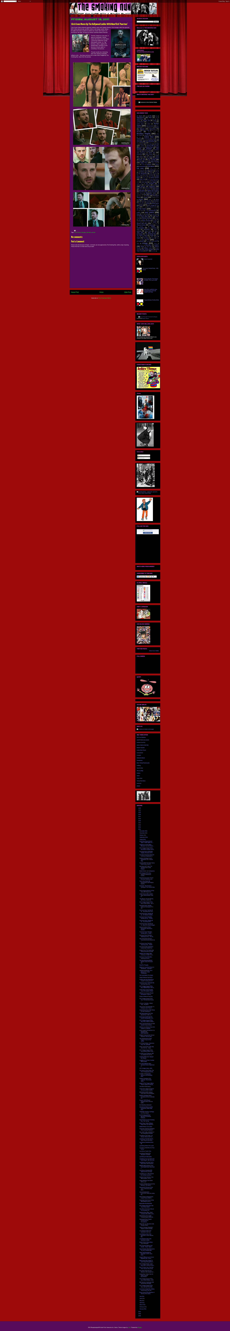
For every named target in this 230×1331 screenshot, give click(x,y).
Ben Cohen (144, 127)
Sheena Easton (141, 225)
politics (139, 212)
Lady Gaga (144, 182)
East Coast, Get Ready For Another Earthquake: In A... (146, 1017)
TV (148, 240)
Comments (141, 458)
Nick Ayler (141, 202)
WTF (147, 251)
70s (146, 116)
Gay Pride (139, 161)
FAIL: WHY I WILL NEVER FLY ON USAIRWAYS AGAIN (146, 1133)
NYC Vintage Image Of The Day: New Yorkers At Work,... (147, 1021)
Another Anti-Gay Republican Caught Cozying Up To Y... (146, 980)
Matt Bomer (156, 189)
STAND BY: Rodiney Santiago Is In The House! (146, 1112)
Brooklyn (139, 131)
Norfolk (147, 203)
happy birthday (154, 161)
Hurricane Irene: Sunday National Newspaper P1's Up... (146, 907)
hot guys (83, 232)
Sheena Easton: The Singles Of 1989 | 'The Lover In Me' (151, 279)
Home (101, 292)
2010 (139, 1311)
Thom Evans (145, 236)
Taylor (155, 231)
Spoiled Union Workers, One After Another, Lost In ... (146, 1178)
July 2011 (142, 1296)
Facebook (151, 155)
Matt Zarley (142, 190)
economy (139, 154)
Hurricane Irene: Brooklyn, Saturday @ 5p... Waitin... (146, 944)
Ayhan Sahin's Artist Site (143, 745)
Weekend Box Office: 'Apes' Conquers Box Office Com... (146, 1213)
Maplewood (147, 187)
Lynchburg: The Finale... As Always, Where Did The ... (146, 1136)
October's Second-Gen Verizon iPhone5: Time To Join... (146, 1036)
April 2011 (142, 1302)
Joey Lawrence (153, 173)
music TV (151, 199)
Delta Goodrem (148, 149)
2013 (139, 825)
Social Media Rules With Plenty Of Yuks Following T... (147, 1010)
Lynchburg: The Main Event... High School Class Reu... (146, 1139)
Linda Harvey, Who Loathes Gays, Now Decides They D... (146, 895)
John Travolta (140, 175)
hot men (89, 232)
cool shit (156, 144)
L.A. (138, 182)
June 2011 (142, 1298)
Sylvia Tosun (148, 231)
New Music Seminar (146, 200)
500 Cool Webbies (141, 737)
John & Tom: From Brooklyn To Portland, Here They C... (146, 1007)
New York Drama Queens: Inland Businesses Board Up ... (147, 940)
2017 (139, 816)
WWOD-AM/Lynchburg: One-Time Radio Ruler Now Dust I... (146, 1167)
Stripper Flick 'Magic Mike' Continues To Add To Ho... (146, 954)
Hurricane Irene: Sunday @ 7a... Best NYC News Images (147, 924)
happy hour (143, 162)
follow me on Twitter (154, 650)
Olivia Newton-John (151, 207)
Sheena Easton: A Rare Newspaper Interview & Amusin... (145, 928)
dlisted (138, 786)
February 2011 (143, 1307)
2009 (139, 1313)
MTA (152, 197)
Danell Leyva (142, 147)
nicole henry (149, 202)
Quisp (138, 214)
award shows (140, 124)
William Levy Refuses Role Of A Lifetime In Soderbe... (147, 1027)
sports (138, 229)
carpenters (146, 135)
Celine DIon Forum (141, 750)
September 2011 (144, 837)
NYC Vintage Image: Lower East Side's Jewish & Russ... (146, 1264)
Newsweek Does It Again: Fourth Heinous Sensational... (145, 1220)
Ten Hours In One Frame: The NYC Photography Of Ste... (146, 1071)
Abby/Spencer (141, 117)
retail (138, 216)
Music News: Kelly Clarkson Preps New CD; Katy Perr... (146, 1124)
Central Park (147, 138)
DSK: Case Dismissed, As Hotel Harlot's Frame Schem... (147, 1024)
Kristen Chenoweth (145, 180)
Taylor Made (140, 232)
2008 (139, 1315)
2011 (139, 829)
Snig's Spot (139, 778)
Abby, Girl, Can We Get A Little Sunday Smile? (146, 1224)
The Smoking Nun (150, 233)
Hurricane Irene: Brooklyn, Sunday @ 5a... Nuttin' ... (146, 932)
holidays (149, 164)
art (155, 122)
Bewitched (151, 127)
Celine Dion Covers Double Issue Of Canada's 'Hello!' (146, 990)
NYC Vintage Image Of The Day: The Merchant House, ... (146, 1000)
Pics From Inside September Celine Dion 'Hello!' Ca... (146, 947)
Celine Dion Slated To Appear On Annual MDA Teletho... (146, 1089)
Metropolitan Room (151, 193)
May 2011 (142, 1300)
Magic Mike (139, 188)
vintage (145, 243)
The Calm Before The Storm (146, 975)
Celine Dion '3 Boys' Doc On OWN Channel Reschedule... (146, 1275)
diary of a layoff (145, 151)
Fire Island (149, 157)
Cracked (139, 755)
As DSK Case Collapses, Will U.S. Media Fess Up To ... (146, 1054)
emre (146, 155)
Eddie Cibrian (148, 154)
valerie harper (154, 241)
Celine (140, 137)
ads (156, 117)
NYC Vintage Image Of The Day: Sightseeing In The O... (146, 987)
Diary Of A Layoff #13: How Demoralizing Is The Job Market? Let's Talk (150, 291)
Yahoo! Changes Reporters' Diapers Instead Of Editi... (146, 1228)
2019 (139, 814)
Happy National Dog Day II (145, 977)
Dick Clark (155, 151)
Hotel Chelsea (153, 168)
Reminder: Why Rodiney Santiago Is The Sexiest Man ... (147, 887)
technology (139, 233)
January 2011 (143, 1309)
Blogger (140, 1327)
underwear (141, 241)
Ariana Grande (150, 121)
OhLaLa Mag (140, 770)
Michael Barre (152, 194)
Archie (154, 120)
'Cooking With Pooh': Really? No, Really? (146, 1057)
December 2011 (144, 831)
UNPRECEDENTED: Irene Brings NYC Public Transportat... (145, 972)
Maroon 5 (149, 189)
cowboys (142, 145)
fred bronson (155, 158)
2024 (139, 810)
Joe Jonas (156, 172)
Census (139, 138)
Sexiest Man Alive (142, 223)
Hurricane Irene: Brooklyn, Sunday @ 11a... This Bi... (146, 917)
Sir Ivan (157, 225)
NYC (141, 205)
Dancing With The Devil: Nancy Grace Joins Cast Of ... (147, 863)
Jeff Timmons (141, 172)
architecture (140, 122)
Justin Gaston (146, 177)
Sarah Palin (147, 222)
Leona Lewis (140, 183)
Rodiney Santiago (147, 218)
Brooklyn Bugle (152, 131)
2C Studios (139, 116)
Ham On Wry (140, 768)
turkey (143, 240)
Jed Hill (157, 171)
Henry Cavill (154, 162)
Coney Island (149, 144)
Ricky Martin (144, 216)
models (148, 195)
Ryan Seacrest (146, 220)
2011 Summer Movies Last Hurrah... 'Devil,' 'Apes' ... (146, 1246)
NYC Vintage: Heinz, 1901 (145, 1068)
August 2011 (143, 839)
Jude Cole (144, 176)
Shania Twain (154, 223)
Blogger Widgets (145, 318)
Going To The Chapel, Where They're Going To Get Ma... (146, 1084)
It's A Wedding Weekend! (145, 1105)
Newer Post (75, 292)
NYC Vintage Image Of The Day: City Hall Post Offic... (146, 1286)
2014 (139, 822)
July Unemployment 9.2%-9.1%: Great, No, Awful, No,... (147, 1193)
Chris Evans (77, 232)
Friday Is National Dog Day (146, 996)
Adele (150, 117)
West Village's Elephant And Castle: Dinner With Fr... (146, 1197)
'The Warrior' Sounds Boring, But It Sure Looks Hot (146, 899)
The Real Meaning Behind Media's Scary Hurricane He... (146, 962)
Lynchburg (156, 185)
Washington (148, 245)
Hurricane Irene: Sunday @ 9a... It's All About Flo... (146, 921)
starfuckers (146, 229)
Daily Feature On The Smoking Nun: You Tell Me (146, 1120)
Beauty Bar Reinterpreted (145, 1203)
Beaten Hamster (141, 747)
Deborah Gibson (141, 758)
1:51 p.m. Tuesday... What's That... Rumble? (146, 1004)
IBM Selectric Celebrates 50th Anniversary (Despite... (146, 1283)
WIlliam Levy (148, 248)
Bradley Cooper (146, 130)
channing (144, 140)
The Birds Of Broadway (145, 1086)
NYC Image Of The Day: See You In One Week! (146, 1206)
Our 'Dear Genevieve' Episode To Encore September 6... (146, 855)
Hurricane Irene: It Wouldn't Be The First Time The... (146, 983)
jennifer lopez (149, 172)
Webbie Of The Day (146, 246)
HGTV (138, 164)
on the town (141, 209)
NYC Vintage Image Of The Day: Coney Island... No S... (146, 902)
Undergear (156, 240)
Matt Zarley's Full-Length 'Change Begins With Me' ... (146, 1216)
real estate (152, 214)
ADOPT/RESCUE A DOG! (143, 740)
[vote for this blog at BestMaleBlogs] (148, 493)
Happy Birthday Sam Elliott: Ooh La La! (146, 1181)
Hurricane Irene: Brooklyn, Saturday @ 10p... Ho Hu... (146, 936)
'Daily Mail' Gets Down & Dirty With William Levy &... (146, 1201)
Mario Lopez (142, 189)
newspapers (156, 200)
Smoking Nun (143, 226)
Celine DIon (149, 137)
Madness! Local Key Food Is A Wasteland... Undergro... (146, 968)
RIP (152, 216)
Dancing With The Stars (153, 145)
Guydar (146, 161)
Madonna (143, 186)
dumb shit (152, 152)
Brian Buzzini (154, 130)
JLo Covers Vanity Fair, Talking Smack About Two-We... (146, 1289)
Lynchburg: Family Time (145, 1151)
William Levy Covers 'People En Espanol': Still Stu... (146, 993)
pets (146, 210)
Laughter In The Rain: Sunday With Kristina (146, 1061)
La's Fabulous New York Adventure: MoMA (145, 1239)
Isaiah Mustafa (150, 169)
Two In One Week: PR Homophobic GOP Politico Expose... (146, 882)
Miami (145, 194)
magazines (152, 186)
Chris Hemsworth (150, 141)
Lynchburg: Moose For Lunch (146, 1145)
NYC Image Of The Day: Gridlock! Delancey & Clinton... (145, 874)
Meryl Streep (140, 193)
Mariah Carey (155, 188)
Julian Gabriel (151, 176)
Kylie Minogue (154, 180)
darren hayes (150, 147)
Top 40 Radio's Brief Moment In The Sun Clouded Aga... (147, 1249)
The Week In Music (142, 235)
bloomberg (152, 129)
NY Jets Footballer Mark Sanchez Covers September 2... (147, 1065)
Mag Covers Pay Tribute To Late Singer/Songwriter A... (146, 1261)
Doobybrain (139, 760)
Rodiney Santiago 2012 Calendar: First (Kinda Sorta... (145, 1080)
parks (142, 210)
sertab (154, 222)
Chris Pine (143, 142)
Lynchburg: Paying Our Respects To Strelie (145, 1154)
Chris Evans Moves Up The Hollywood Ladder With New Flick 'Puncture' (99, 24)
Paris (138, 210)
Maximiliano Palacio (143, 191)
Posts (140, 455)
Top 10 (152, 238)
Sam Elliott (139, 222)
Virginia (155, 243)
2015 (139, 820)
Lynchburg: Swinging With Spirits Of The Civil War (145, 1171)
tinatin (138, 238)
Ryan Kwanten (142, 219)
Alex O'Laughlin (150, 119)
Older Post (127, 292)
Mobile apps (140, 195)
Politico (138, 773)
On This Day (154, 209)
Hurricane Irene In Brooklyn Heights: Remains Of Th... (146, 852)
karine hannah (155, 177)
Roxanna (157, 218)
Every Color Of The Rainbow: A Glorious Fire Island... (146, 1293)
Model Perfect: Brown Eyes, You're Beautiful (146, 1243)
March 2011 (143, 1304)
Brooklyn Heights (143, 134)
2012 (139, 827)
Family (157, 155)
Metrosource (139, 194)
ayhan (148, 124)
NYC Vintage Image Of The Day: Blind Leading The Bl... (146, 848)
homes (157, 164)
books (138, 130)
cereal (153, 138)
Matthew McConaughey (153, 190)
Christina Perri (151, 142)
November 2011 (144, 833)
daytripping (149, 148)
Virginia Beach (140, 245)
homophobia (142, 166)
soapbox (153, 226)
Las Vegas (153, 182)
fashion (141, 157)
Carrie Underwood (155, 135)
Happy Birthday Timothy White (151, 300)
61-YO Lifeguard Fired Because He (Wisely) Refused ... (145, 1116)
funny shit (142, 159)
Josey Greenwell (149, 175)
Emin (156, 154)
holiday (143, 164)
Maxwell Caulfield (153, 191)
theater (152, 235)
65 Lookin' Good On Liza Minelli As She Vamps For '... (146, 1271)
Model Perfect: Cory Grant (145, 1126)
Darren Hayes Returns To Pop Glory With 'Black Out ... (146, 891)
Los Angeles (147, 185)
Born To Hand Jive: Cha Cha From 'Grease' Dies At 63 (146, 1268)
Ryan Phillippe (151, 219)
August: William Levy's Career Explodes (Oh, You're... (146, 1257)
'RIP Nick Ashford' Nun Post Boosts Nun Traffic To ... (146, 1014)
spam (149, 227)
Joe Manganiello (142, 173)
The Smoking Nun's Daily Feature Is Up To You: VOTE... (145, 1040)
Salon (138, 775)
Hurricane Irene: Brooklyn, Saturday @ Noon (145, 957)
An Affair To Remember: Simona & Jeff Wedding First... (145, 1075)
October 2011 (143, 835)
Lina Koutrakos (150, 183)
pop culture (149, 212)
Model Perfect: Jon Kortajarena (147, 871)
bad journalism (150, 126)
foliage (143, 158)
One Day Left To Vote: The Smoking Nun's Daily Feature (145, 868)
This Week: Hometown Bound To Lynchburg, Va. (146, 1209)
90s (156, 116)
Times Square (153, 236)
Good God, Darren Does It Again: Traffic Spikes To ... (146, 842)
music (140, 199)
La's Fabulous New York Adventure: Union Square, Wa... (146, 1235)
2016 (139, 818)
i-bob (129, 1327)
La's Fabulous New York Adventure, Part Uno (145, 1231)
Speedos (154, 228)
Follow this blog (147, 532)
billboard (142, 129)
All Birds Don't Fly (141, 742)
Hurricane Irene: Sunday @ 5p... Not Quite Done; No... (146, 911)
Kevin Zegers (150, 179)
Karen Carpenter (148, 259)
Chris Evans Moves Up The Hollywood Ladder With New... (146, 1108)
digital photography (141, 152)
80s (150, 116)
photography (152, 210)
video (138, 243)
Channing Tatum (152, 140)
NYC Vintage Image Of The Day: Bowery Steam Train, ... (147, 1050)
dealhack (139, 783)
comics (141, 144)
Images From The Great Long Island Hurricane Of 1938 (146, 951)
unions (147, 241)
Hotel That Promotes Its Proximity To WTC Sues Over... (145, 1254)
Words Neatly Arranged (147, 249)
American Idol (146, 120)
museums (157, 197)
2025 (139, 808)
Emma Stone (139, 155)
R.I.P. (143, 214)
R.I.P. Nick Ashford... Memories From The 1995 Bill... (146, 1044)
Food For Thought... (144, 965)
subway (139, 231)
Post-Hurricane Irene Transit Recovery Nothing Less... (146, 878)
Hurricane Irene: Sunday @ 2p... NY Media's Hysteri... (146, 914)
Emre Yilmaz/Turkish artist (143, 763)
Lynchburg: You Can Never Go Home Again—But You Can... (147, 1159)
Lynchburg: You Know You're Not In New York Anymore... (146, 1163)
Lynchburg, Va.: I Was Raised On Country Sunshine (146, 1174)
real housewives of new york (148, 214)
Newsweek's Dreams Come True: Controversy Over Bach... (146, 1189)
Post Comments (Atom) (105, 298)
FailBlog (139, 765)
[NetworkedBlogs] (148, 530)
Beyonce (157, 127)
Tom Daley (146, 238)
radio (147, 214)
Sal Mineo (155, 220)
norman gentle (155, 203)
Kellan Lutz (142, 179)
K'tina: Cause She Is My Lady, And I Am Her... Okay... (146, 1047)
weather (156, 245)
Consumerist (140, 752)
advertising (140, 119)
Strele (155, 229)
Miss (158, 194)
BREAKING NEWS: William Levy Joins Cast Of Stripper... (147, 1093)
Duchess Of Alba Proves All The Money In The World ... (147, 1184)
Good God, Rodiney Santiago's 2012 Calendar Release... (147, 1129)
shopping (151, 225)
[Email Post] (74, 230)
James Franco (144, 171)
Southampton (140, 228)
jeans (151, 171)
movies (93, 232)
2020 (139, 812)
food (148, 158)
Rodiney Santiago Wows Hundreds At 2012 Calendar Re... (146, 1097)
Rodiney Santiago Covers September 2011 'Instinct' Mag (146, 859)
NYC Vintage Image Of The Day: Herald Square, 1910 (146, 1279)
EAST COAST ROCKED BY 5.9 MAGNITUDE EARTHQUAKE (147, 1032)
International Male (141, 169)
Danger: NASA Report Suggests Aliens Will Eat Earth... (146, 1101)
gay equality (151, 159)
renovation (154, 215)
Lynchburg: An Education (145, 1156)
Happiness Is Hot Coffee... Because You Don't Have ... (146, 845)
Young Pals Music (141, 780)
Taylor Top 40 (152, 232)
